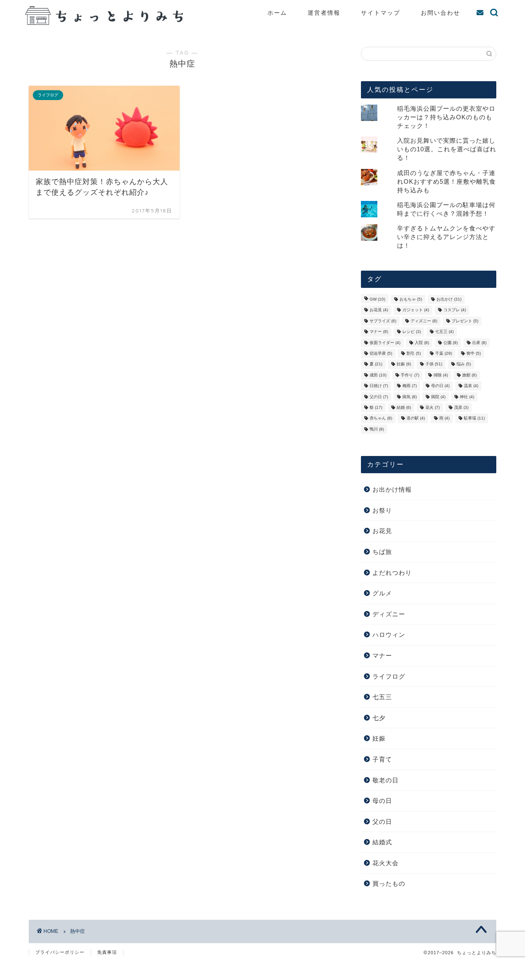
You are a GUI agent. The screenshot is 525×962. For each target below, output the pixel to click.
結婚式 (382, 842)
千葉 (443, 353)
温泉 (471, 386)
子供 (433, 364)
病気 (409, 396)
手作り (410, 375)
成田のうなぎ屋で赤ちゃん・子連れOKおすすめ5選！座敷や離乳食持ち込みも (446, 181)
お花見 (379, 310)
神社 (467, 396)
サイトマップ (380, 12)
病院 (438, 396)
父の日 (379, 396)
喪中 (473, 353)
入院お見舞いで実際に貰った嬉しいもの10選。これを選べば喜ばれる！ (446, 149)
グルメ (382, 593)
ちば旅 (382, 551)
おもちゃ (410, 299)
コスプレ (454, 310)
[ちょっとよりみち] (107, 22)
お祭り (382, 510)
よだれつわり (392, 572)
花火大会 (385, 862)
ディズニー (424, 321)
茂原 (461, 407)
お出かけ (448, 299)
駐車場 (474, 418)
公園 (450, 342)
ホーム (277, 12)
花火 (432, 407)
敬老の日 (385, 780)
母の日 (440, 386)
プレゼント (465, 321)
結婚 (404, 407)
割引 (413, 353)
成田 (378, 375)
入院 (422, 342)
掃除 (441, 375)
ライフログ (388, 676)
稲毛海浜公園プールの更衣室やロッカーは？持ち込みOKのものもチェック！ (446, 117)
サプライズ (383, 321)
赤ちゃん (381, 418)
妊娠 (404, 364)
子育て (382, 759)
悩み (464, 364)
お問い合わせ (440, 12)
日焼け (379, 386)
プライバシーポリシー (59, 952)
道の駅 (415, 418)
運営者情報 (324, 12)
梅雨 (409, 386)
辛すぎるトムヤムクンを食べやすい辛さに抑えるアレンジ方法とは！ (446, 237)
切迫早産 (381, 353)
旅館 (469, 375)
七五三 (444, 332)
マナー (379, 332)
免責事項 (107, 952)
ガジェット (415, 310)
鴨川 (377, 429)
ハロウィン (388, 634)
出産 (479, 342)
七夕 (379, 717)
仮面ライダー (385, 342)
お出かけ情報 (392, 489)
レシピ (411, 332)
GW (377, 299)
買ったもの (388, 883)
